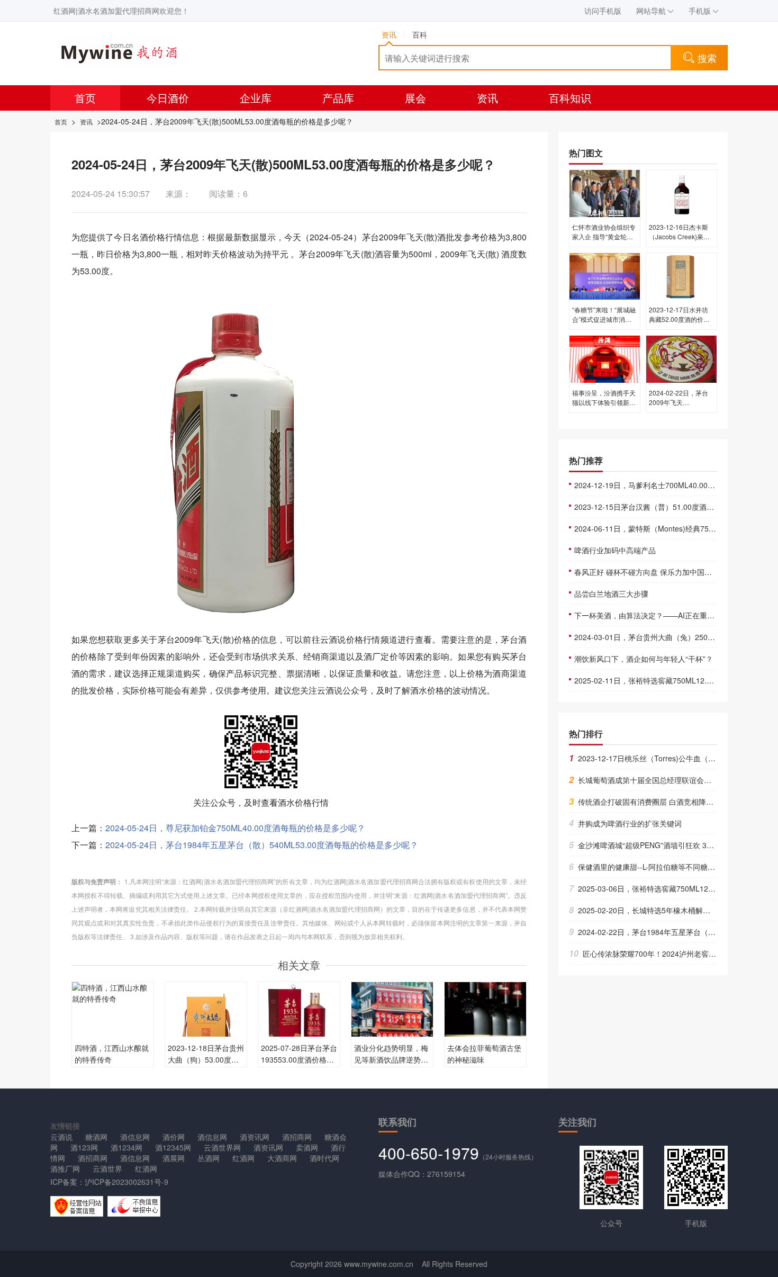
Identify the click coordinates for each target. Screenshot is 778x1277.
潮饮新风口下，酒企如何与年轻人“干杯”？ (643, 658)
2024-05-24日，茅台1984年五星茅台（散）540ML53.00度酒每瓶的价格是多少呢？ (261, 845)
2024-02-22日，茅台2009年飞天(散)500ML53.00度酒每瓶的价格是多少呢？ (680, 407)
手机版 (700, 10)
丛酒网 (208, 1158)
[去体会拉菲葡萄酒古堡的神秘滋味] (485, 1036)
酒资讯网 (254, 1136)
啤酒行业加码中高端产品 (615, 550)
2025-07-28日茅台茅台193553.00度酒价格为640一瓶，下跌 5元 (299, 1059)
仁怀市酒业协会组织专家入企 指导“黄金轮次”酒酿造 (604, 236)
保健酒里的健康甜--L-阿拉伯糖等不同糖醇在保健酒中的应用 (671, 866)
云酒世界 (107, 1168)
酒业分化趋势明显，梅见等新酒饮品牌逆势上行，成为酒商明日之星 (391, 1059)
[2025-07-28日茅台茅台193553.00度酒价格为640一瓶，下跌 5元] (299, 1022)
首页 (85, 97)
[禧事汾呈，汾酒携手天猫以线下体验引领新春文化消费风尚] (604, 358)
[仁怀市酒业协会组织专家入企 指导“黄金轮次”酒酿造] (604, 192)
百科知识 (570, 97)
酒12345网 (173, 1147)
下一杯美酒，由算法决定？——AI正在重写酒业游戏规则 (666, 615)
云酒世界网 (222, 1147)
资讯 (487, 97)
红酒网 (243, 1158)
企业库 (256, 97)
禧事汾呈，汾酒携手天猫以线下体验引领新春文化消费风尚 (604, 402)
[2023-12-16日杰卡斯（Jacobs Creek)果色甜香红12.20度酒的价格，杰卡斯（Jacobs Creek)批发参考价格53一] (681, 192)
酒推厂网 (65, 1168)
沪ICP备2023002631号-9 (126, 1181)
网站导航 (651, 10)
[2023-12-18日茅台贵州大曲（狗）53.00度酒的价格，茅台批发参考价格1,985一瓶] (206, 1022)
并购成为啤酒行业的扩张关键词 (625, 823)
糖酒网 (96, 1136)
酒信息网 (135, 1136)
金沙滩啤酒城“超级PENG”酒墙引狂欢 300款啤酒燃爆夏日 (668, 845)
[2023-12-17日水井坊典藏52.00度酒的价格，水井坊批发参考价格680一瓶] (681, 275)
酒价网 (173, 1136)
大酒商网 (282, 1158)
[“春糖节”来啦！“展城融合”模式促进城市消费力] (604, 275)
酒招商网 (297, 1136)
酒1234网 (126, 1147)
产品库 (338, 97)
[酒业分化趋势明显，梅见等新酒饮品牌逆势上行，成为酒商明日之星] (392, 1028)
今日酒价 (168, 97)
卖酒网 (307, 1147)
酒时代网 (324, 1158)
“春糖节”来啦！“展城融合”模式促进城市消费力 (604, 319)
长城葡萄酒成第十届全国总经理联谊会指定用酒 (651, 780)
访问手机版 (602, 10)
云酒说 (61, 1136)
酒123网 (84, 1147)
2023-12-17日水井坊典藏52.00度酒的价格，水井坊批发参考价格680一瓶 (680, 324)
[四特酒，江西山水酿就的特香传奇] (112, 992)
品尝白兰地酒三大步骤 (611, 593)
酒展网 (173, 1158)
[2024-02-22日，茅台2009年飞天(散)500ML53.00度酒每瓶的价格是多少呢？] (681, 358)
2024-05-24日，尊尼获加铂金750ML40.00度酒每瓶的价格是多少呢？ (235, 828)
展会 (415, 97)
